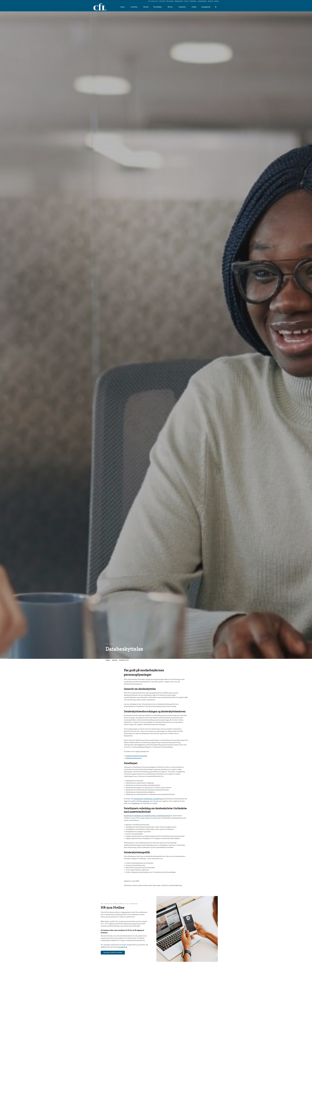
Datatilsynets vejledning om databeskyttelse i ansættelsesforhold (147, 816)
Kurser (122, 7)
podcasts (146, 801)
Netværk (145, 7)
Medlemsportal (179, 1)
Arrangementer (205, 7)
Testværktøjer (157, 7)
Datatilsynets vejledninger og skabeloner (148, 799)
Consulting (134, 7)
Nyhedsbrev (193, 1)
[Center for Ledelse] (99, 6)
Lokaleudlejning (202, 1)
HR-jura (170, 7)
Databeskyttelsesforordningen (136, 756)
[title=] (216, 6)
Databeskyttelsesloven (134, 758)
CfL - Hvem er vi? (153, 1)
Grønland (210, 1)
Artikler (194, 7)
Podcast (186, 1)
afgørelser (135, 803)
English (216, 1)
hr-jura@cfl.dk (122, 947)
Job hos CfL (162, 1)
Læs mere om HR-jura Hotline (112, 952)
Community (182, 7)
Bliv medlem (169, 1)
